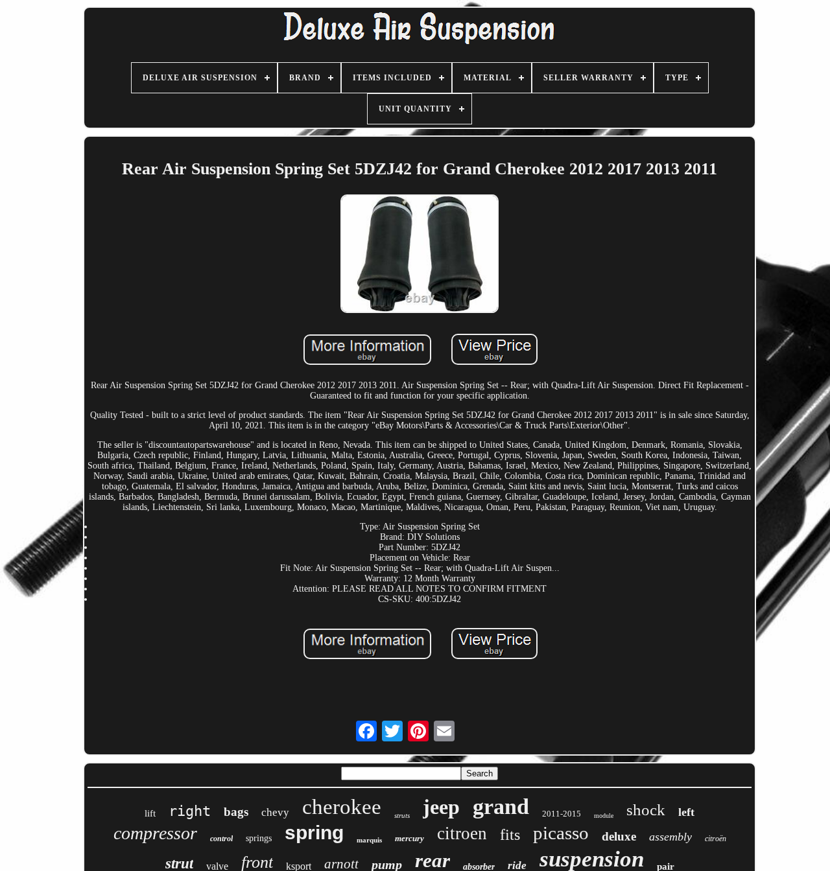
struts (402, 815)
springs (259, 838)
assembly (670, 836)
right (190, 811)
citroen (462, 833)
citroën (715, 838)
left (686, 812)
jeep (441, 807)
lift (150, 813)
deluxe (619, 836)
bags (236, 812)
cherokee (341, 807)
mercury (409, 838)
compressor (155, 833)
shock (645, 810)
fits (510, 834)
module (603, 815)
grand (501, 807)
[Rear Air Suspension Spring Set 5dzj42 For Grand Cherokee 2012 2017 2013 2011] (419, 255)
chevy (275, 812)
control (221, 838)
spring (314, 832)
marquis (369, 840)
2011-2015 (561, 814)
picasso (561, 832)
